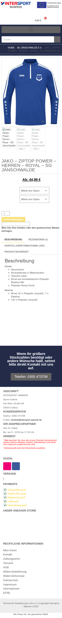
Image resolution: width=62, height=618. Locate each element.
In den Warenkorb (13, 219)
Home (11, 47)
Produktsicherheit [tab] (16, 251)
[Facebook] (16, 466)
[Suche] (57, 39)
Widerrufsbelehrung (14, 571)
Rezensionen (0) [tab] (38, 239)
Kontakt (7, 554)
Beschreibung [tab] (13, 239)
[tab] (51, 244)
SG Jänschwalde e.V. (29, 47)
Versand (8, 563)
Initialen (7, 197)
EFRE (6, 592)
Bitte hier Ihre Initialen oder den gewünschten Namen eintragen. (30, 229)
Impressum (10, 584)
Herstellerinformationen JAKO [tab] (24, 245)
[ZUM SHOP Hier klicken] (31, 525)
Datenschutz (10, 580)
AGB (6, 567)
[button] (31, 28)
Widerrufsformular (14, 575)
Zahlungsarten (11, 558)
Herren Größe (10, 188)
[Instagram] (7, 466)
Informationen (11, 588)
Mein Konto (10, 550)
